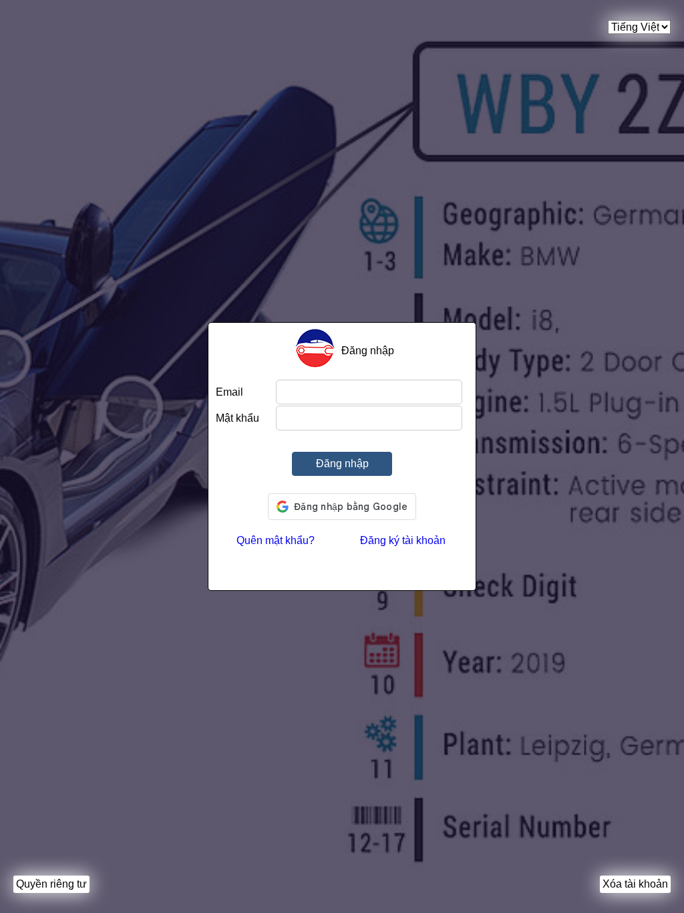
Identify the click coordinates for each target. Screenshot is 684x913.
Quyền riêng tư (51, 884)
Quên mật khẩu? (275, 540)
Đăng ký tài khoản (403, 540)
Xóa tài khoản (635, 884)
